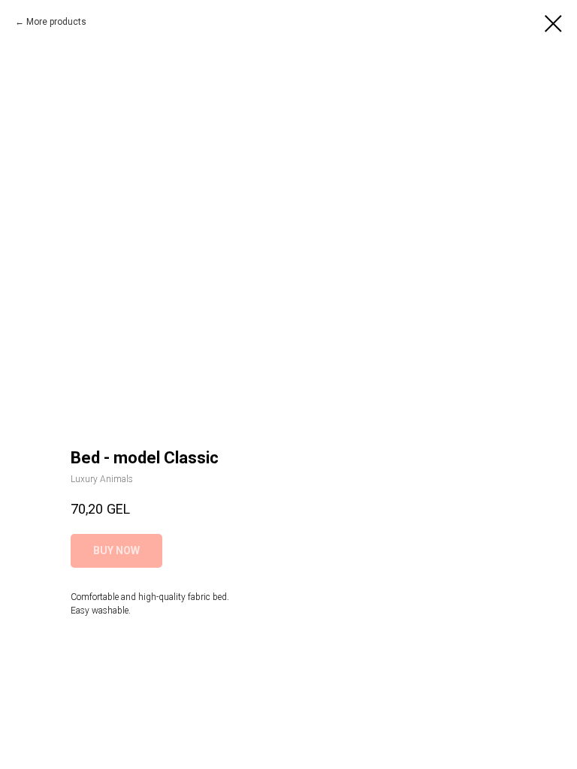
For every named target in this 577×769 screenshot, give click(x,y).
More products (56, 22)
